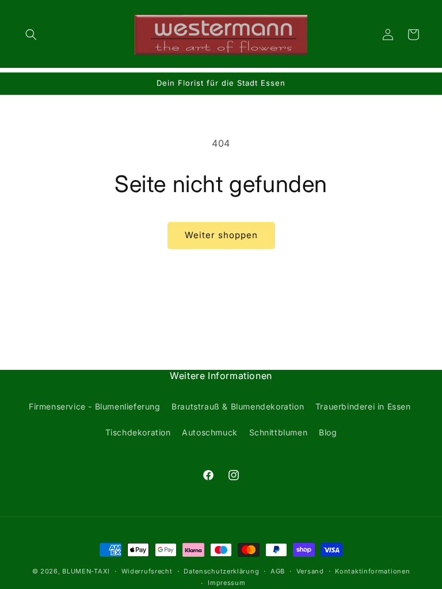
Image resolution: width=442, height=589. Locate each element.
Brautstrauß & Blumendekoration (238, 406)
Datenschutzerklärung (221, 571)
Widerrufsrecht (147, 571)
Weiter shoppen (221, 235)
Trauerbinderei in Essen (363, 406)
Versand (310, 571)
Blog (328, 432)
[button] (31, 34)
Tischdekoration (138, 432)
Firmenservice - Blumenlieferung (95, 406)
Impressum (226, 583)
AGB (277, 571)
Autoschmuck (210, 432)
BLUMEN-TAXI (86, 571)
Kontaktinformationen (372, 571)
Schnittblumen (278, 432)
